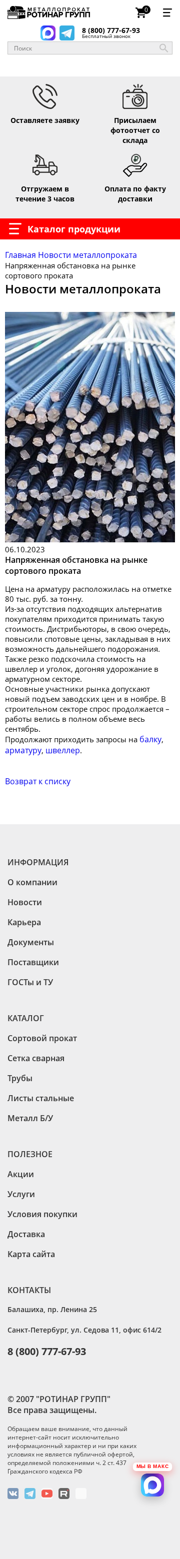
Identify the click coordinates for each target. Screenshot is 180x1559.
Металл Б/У (30, 1118)
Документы (31, 942)
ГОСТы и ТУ (30, 982)
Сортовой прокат (42, 1038)
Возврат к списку (37, 781)
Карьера (24, 922)
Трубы (20, 1078)
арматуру (23, 750)
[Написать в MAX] (48, 32)
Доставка (26, 1234)
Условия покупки (43, 1214)
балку (151, 739)
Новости (25, 902)
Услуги (21, 1194)
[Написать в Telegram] (67, 32)
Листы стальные (41, 1098)
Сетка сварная (36, 1058)
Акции (21, 1174)
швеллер (63, 750)
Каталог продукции (74, 229)
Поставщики (33, 962)
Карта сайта (31, 1254)
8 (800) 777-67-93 (111, 31)
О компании (33, 882)
